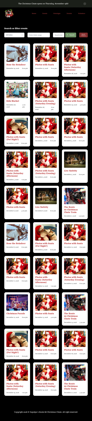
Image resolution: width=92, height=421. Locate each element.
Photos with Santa (44, 64)
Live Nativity (70, 170)
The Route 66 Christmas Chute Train (71, 209)
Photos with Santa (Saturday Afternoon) (72, 67)
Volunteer (81, 13)
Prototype (56, 13)
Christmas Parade (15, 313)
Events (44, 13)
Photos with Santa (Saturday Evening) (45, 102)
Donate (69, 13)
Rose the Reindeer (16, 64)
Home (34, 13)
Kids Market (12, 100)
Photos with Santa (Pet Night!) (15, 138)
